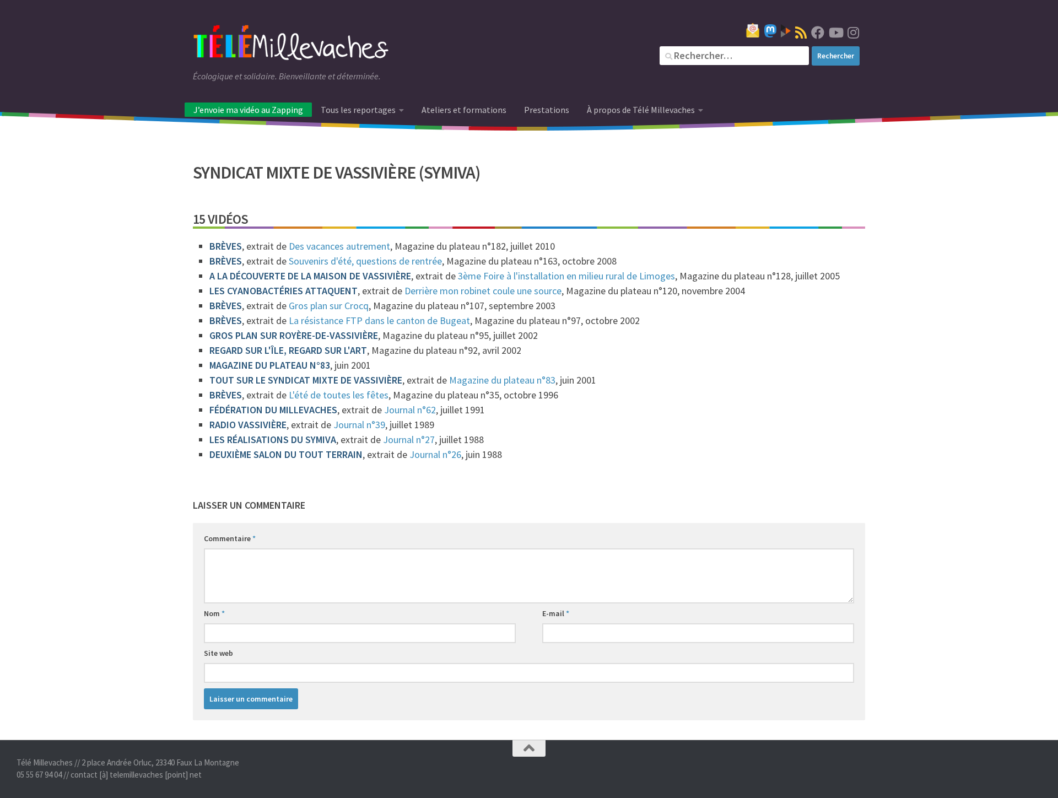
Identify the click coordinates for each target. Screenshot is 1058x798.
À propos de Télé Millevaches (641, 109)
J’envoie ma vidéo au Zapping (248, 109)
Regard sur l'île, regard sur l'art (288, 350)
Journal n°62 (410, 409)
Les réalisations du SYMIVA (272, 439)
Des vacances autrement (339, 246)
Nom (214, 613)
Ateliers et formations (464, 109)
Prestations (546, 109)
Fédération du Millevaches (273, 409)
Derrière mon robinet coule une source (483, 290)
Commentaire (230, 538)
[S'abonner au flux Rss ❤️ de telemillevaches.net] (801, 32)
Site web (218, 653)
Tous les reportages (358, 109)
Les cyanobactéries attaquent (283, 290)
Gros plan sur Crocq (329, 305)
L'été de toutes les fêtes (338, 395)
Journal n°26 (435, 454)
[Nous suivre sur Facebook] (817, 32)
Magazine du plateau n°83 (269, 365)
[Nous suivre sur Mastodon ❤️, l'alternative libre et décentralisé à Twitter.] (770, 30)
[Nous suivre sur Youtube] (835, 32)
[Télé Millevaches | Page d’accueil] (291, 44)
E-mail (555, 613)
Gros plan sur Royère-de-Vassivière (293, 335)
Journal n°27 (409, 439)
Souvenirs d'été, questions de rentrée (365, 261)
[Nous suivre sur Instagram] (853, 32)
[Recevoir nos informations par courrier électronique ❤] (753, 30)
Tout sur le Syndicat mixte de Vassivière (305, 380)
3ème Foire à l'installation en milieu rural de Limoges (566, 275)
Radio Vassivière (248, 424)
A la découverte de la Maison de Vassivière (310, 275)
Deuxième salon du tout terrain (286, 454)
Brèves (225, 246)
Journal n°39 (359, 424)
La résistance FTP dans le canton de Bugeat (379, 320)
